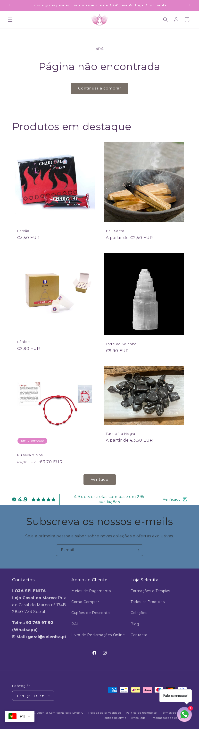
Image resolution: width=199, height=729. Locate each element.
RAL (75, 624)
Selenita (42, 712)
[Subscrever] (137, 550)
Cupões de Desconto (90, 613)
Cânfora (24, 342)
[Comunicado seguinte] (189, 5)
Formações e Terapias (150, 591)
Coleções (139, 613)
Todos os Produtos (148, 602)
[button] (10, 19)
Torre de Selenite (121, 344)
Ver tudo (99, 479)
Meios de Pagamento (91, 591)
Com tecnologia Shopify (66, 712)
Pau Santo (115, 231)
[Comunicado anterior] (9, 5)
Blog (135, 624)
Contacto (139, 635)
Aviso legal (139, 718)
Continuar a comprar (99, 88)
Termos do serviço (174, 712)
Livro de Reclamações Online (98, 635)
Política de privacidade (104, 712)
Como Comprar (85, 602)
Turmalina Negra (120, 434)
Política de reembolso (141, 712)
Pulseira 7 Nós (30, 455)
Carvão (23, 231)
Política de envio (114, 718)
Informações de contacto (169, 718)
